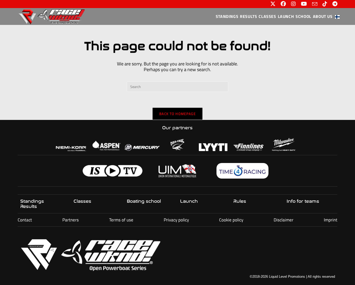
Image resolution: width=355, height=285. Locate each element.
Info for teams (303, 201)
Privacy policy (176, 219)
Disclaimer (283, 219)
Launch (189, 201)
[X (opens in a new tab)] (273, 3)
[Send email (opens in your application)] (315, 4)
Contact (25, 219)
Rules (239, 201)
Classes (82, 201)
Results (28, 206)
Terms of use (121, 219)
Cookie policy (231, 219)
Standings (32, 201)
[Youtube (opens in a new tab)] (304, 3)
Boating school (144, 201)
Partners (70, 219)
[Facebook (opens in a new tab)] (283, 3)
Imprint (330, 219)
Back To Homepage (177, 113)
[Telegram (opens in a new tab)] (333, 3)
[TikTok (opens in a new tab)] (325, 3)
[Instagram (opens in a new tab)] (293, 3)
